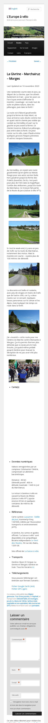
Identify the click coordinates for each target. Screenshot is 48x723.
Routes (18, 43)
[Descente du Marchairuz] (24, 321)
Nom (16, 670)
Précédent (11, 61)
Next (42, 33)
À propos (27, 53)
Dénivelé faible (22, 599)
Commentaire (18, 639)
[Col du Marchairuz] (24, 274)
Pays (26, 43)
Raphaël (35, 596)
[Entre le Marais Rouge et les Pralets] (24, 206)
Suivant (37, 61)
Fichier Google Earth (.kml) (23, 586)
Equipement (12, 48)
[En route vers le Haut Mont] (24, 154)
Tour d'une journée (22, 596)
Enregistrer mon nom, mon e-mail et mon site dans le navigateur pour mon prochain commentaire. (24, 705)
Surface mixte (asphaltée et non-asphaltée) (22, 602)
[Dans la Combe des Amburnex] (24, 232)
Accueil (10, 43)
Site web (15, 695)
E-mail (16, 682)
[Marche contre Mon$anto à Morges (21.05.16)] (24, 371)
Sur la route (24, 48)
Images (34, 48)
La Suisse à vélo (32, 551)
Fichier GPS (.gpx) (19, 588)
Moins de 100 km (20, 601)
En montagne (33, 599)
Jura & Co (10, 601)
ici (33, 567)
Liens (19, 53)
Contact (10, 53)
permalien (35, 606)
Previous (6, 33)
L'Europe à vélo (17, 16)
